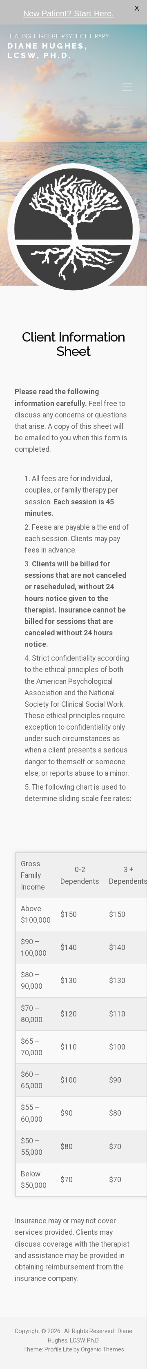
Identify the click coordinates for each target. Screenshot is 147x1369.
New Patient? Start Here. (68, 13)
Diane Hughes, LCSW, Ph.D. (47, 50)
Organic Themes (102, 1349)
